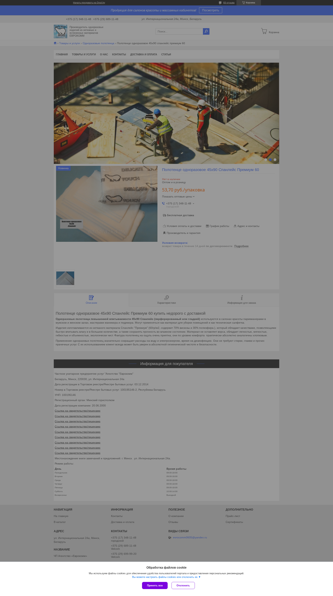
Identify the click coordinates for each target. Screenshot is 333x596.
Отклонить (183, 585)
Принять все (155, 585)
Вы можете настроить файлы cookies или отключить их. (165, 577)
